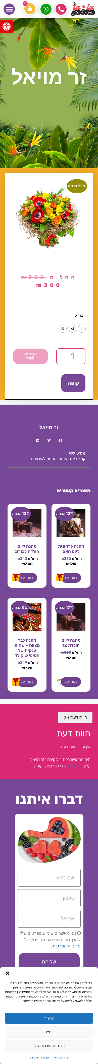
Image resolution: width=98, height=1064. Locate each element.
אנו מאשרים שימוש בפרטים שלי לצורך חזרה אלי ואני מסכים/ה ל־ (50, 939)
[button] (6, 26)
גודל (79, 315)
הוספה (71, 577)
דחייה (49, 1031)
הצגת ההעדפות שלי (49, 1045)
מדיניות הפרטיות (66, 945)
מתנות (64, 459)
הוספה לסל (30, 356)
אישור (49, 1018)
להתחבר (74, 765)
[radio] (81, 328)
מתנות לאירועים (44, 459)
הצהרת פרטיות (61, 1057)
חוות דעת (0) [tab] (75, 717)
